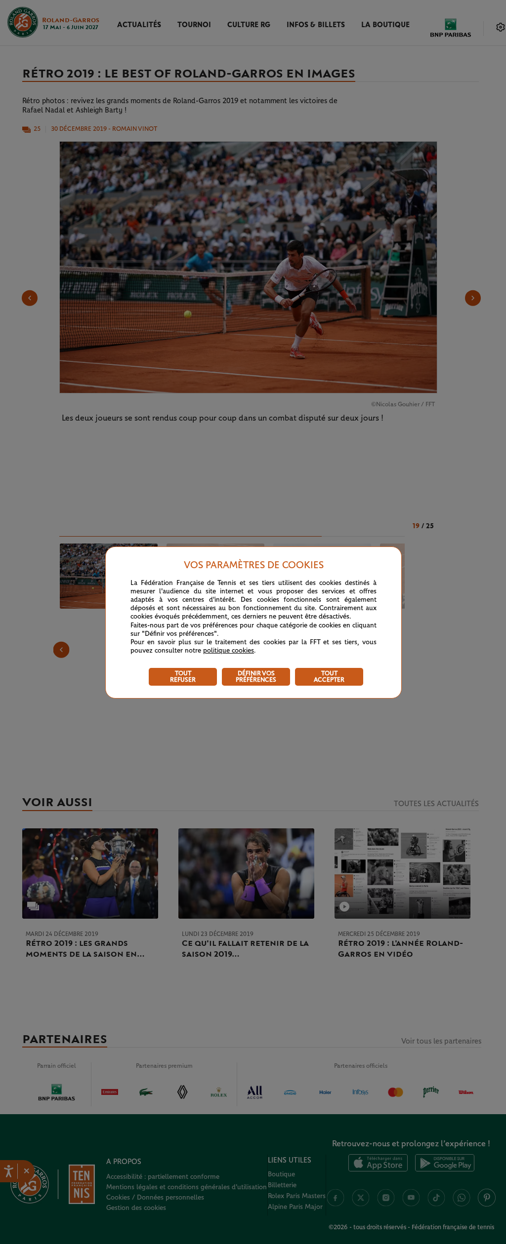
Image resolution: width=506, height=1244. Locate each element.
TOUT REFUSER (183, 676)
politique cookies (228, 650)
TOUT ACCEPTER (329, 676)
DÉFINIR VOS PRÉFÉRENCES (256, 676)
